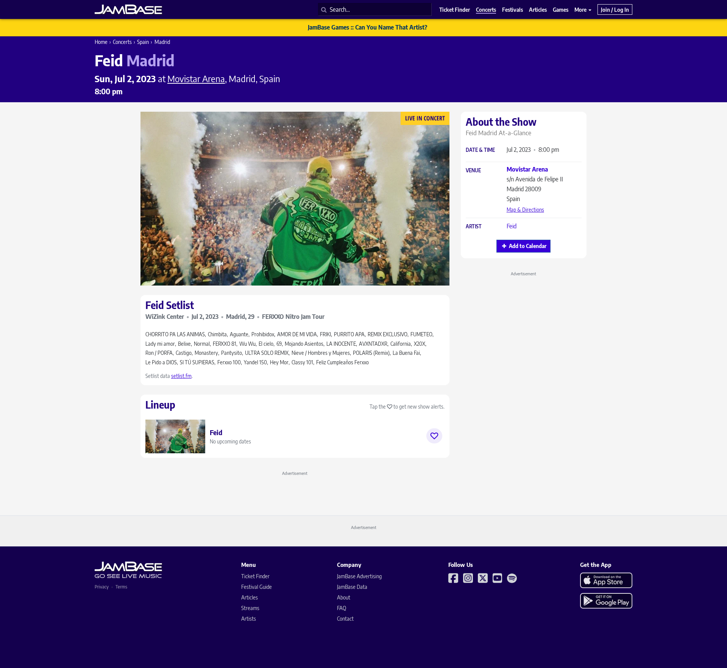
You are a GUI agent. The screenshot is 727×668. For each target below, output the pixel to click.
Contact (345, 618)
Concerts (122, 42)
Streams (250, 608)
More (581, 9)
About (343, 597)
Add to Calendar (527, 246)
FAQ (341, 608)
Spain (143, 42)
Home (101, 42)
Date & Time (480, 150)
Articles (249, 597)
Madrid (162, 42)
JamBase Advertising (359, 576)
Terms (121, 587)
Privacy (102, 587)
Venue (473, 170)
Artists (248, 618)
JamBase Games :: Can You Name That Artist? (367, 27)
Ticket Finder (255, 576)
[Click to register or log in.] (434, 435)
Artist (474, 226)
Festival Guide (256, 587)
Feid (511, 226)
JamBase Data (352, 587)
